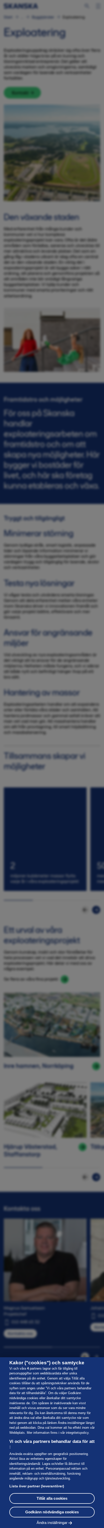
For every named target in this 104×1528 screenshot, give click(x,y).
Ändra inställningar (52, 1522)
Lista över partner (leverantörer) (36, 1486)
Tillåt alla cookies (52, 1498)
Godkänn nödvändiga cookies (52, 1512)
